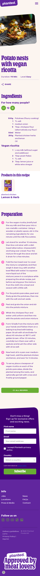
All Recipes (22, 390)
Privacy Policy (9, 536)
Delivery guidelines (11, 531)
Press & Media (7, 503)
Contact (27, 503)
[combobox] (19, 459)
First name (9, 426)
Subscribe (20, 471)
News (25, 496)
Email (6, 436)
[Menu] (36, 3)
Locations (6, 499)
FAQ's (25, 499)
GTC (5, 534)
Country (7, 455)
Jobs (3, 496)
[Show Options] (34, 459)
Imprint (6, 539)
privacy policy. (22, 466)
